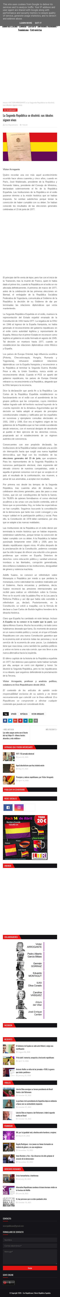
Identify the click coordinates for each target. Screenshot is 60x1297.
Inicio (5, 102)
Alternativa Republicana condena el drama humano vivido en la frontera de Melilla (36, 1189)
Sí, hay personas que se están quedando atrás (31, 1198)
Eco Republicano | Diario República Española (37, 1293)
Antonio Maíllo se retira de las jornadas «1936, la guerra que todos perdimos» (35, 1071)
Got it (38, 23)
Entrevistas (36, 30)
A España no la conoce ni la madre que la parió (27, 622)
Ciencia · (23, 26)
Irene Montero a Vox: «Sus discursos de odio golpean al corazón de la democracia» (35, 1157)
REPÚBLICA (24, 714)
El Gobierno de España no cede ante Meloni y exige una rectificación (34, 1047)
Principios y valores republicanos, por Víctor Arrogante (34, 777)
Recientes (8, 1039)
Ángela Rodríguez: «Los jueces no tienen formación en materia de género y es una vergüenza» (34, 1145)
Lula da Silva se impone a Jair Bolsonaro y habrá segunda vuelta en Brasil (35, 1114)
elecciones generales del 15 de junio (21, 458)
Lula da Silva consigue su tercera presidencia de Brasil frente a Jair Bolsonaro (34, 1091)
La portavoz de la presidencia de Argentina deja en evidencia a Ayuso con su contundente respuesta (36, 1102)
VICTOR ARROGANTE (17, 102)
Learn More (26, 23)
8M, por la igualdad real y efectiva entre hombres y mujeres (36, 1132)
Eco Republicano (11, 125)
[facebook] (8, 807)
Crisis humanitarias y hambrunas (27, 1175)
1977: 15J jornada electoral (25, 753)
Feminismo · (24, 30)
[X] (30, 807)
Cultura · (33, 26)
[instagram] (18, 807)
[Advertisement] (30, 68)
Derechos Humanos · (48, 26)
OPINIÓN (13, 714)
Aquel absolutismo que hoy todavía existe (30, 765)
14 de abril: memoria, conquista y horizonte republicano (35, 1057)
